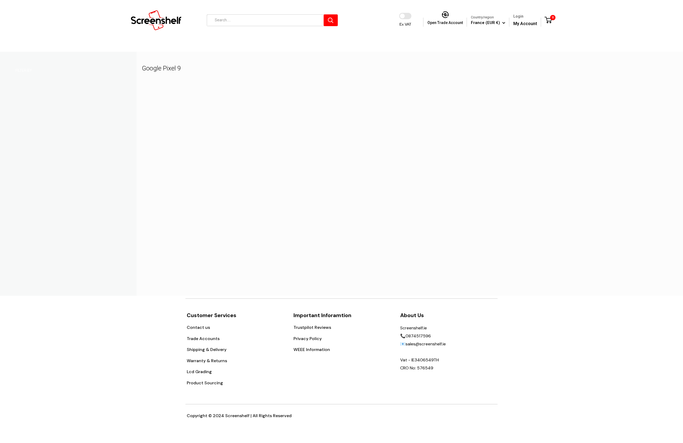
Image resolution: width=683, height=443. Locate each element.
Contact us (198, 327)
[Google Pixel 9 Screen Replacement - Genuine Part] (212, 162)
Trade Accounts (203, 338)
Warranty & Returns (207, 361)
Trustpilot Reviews (312, 327)
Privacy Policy (307, 338)
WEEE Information (311, 349)
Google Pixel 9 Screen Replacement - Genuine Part (212, 226)
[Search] (331, 20)
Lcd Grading (199, 371)
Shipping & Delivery (207, 349)
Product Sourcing (205, 383)
